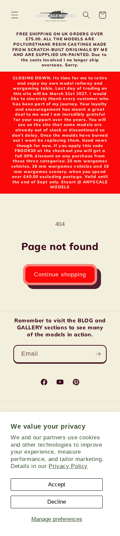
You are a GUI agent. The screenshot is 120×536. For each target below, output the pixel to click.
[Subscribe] (98, 354)
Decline (56, 502)
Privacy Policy (68, 466)
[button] (15, 15)
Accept (56, 484)
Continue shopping (60, 274)
